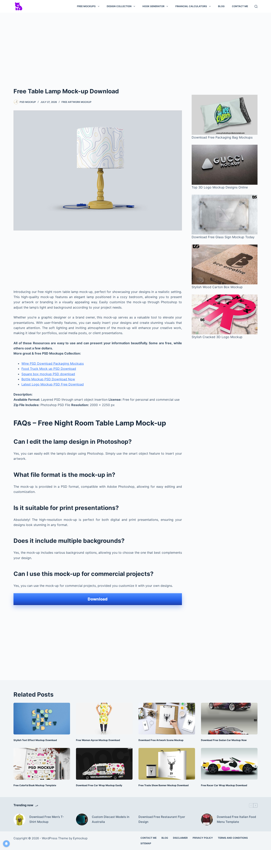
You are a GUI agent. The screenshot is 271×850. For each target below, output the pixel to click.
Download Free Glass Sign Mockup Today (223, 237)
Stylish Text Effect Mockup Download (35, 740)
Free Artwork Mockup (76, 101)
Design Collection (119, 6)
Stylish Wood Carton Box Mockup (217, 287)
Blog (221, 6)
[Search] (256, 6)
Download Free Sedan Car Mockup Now (224, 740)
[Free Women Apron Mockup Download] (104, 718)
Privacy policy (203, 837)
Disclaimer (180, 837)
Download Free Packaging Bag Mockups (222, 137)
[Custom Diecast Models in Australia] (82, 819)
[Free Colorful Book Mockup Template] (41, 764)
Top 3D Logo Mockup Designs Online (220, 187)
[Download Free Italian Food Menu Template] (207, 819)
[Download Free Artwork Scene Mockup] (166, 718)
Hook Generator (153, 6)
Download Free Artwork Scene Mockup (161, 740)
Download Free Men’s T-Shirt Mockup (46, 819)
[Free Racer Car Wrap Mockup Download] (229, 764)
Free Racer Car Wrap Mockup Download (224, 785)
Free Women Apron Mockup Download (98, 740)
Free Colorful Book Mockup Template (34, 785)
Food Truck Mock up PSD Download (48, 369)
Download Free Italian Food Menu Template (236, 819)
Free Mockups (86, 6)
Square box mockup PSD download (48, 374)
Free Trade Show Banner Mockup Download (163, 785)
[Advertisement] (135, 45)
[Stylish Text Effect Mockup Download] (41, 718)
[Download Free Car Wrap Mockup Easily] (104, 764)
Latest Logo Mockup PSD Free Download (52, 384)
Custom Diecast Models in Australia (110, 819)
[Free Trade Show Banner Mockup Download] (166, 764)
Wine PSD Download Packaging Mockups (52, 363)
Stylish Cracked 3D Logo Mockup (217, 337)
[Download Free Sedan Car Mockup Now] (229, 718)
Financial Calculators (191, 6)
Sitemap (145, 843)
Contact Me (240, 6)
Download (98, 599)
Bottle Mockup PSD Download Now (48, 379)
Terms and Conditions (233, 837)
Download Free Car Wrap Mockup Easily (99, 785)
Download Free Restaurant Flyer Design (161, 819)
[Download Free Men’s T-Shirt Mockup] (19, 819)
